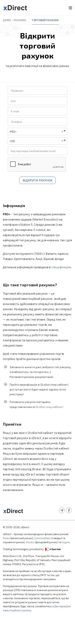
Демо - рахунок (14, 20)
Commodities (42, 538)
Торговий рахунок (45, 20)
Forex (6, 538)
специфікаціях (61, 267)
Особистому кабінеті (49, 406)
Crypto (66, 542)
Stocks (30, 542)
